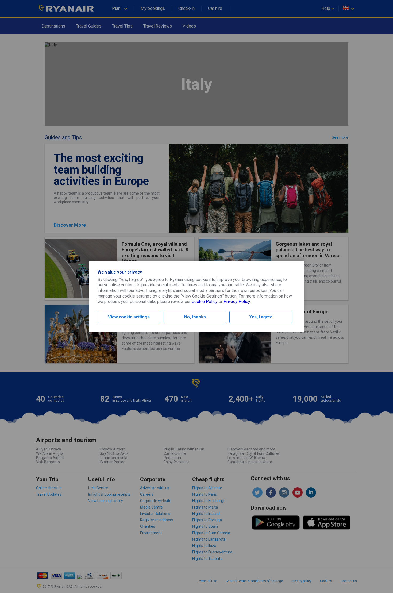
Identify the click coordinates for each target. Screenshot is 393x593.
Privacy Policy (237, 301)
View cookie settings (129, 317)
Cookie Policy (205, 301)
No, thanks (195, 317)
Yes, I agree (260, 317)
